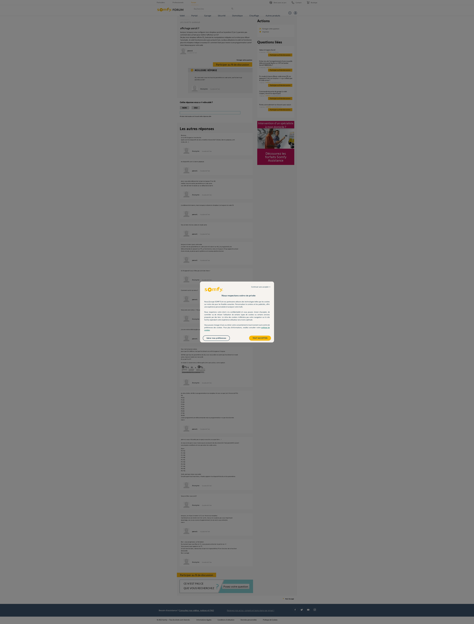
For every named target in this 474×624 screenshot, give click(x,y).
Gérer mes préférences (216, 338)
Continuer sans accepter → (260, 287)
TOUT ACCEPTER (260, 338)
